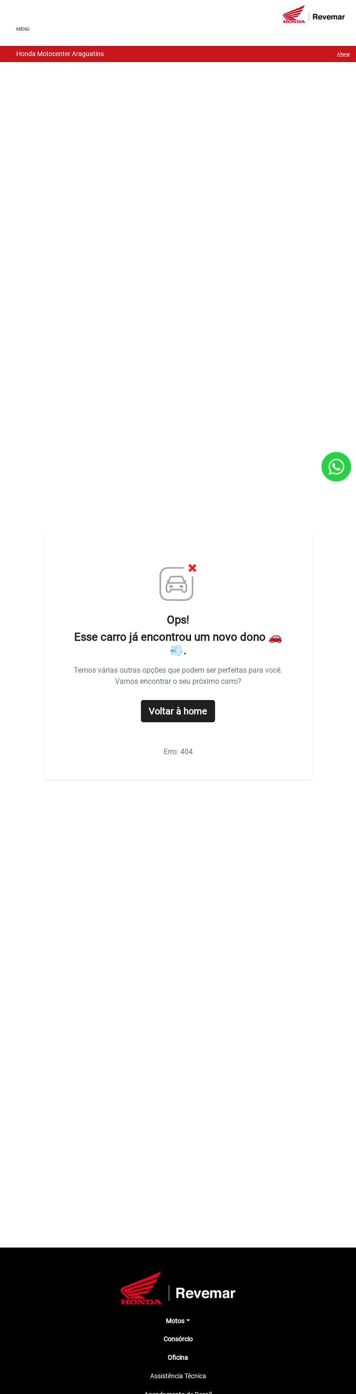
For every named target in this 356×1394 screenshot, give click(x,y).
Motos (175, 1321)
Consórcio (178, 1339)
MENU (22, 29)
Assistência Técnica (178, 1376)
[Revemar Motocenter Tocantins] (314, 14)
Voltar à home (178, 711)
